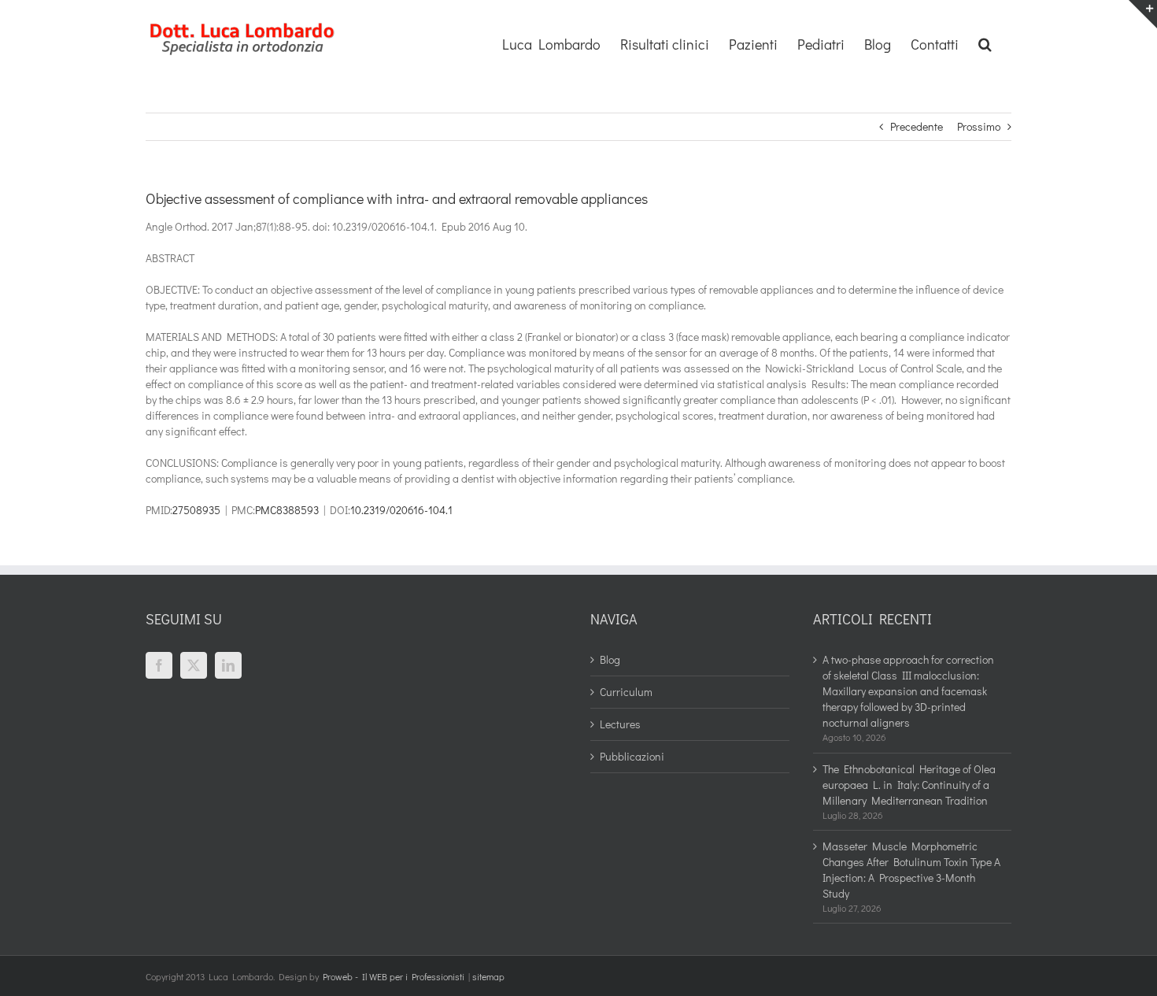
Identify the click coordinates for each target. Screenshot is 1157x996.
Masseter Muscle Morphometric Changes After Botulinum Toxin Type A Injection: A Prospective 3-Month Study (911, 870)
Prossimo (978, 126)
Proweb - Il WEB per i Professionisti (393, 976)
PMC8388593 (287, 509)
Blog (610, 659)
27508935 (196, 509)
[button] (985, 42)
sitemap (488, 976)
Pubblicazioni (632, 756)
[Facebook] (159, 665)
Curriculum (626, 691)
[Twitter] (193, 665)
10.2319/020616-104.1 (401, 509)
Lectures (620, 723)
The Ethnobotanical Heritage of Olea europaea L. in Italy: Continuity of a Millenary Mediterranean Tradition (909, 784)
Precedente (916, 126)
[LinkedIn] (228, 665)
